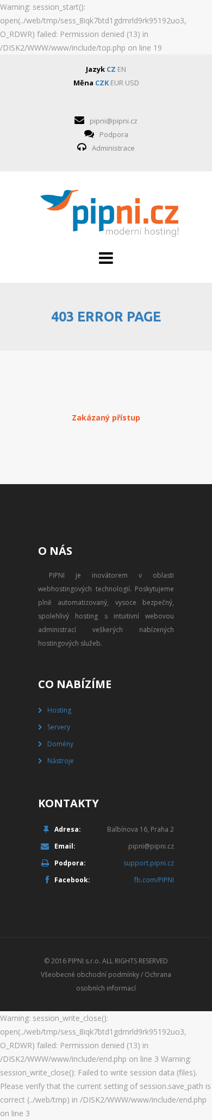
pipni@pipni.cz (114, 121)
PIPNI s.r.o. (84, 961)
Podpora (113, 134)
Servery (58, 727)
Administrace (113, 148)
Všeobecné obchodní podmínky (90, 974)
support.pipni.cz (148, 863)
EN (121, 69)
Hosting (59, 710)
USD (132, 83)
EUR (116, 83)
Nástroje (60, 760)
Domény (60, 743)
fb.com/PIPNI (154, 879)
